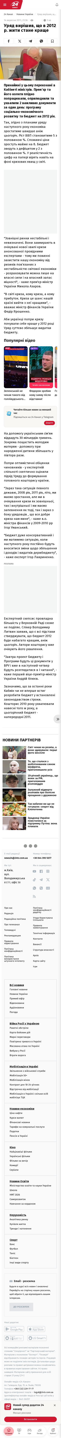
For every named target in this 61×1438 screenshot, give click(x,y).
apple (37, 1329)
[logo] (15, 4)
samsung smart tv (37, 1338)
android (14, 1329)
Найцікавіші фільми (21, 1151)
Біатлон (14, 1258)
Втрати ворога (18, 1055)
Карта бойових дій (20, 1032)
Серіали (14, 1170)
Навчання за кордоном (22, 1204)
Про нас (8, 908)
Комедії (14, 1165)
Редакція (8, 913)
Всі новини (17, 985)
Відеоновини (17, 1003)
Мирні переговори (20, 1037)
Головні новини (18, 989)
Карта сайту (39, 961)
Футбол (14, 1248)
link (34, 871)
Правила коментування (40, 927)
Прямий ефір (17, 998)
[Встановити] (30, 1413)
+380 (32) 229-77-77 (24, 1388)
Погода (14, 1012)
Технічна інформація (44, 933)
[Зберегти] (52, 41)
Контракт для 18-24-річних (24, 1084)
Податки (14, 1131)
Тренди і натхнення (20, 1228)
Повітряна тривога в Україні (25, 1041)
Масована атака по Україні (24, 1046)
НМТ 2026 (15, 1194)
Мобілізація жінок (20, 1080)
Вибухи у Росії (17, 1050)
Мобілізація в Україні (24, 1066)
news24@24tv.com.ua (16, 858)
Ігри (35, 967)
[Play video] (30, 62)
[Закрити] (54, 1405)
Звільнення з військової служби (27, 1071)
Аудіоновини (17, 1007)
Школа (13, 1190)
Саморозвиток (18, 1199)
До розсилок (21, 1307)
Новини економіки (22, 1108)
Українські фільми (20, 1156)
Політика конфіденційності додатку (42, 910)
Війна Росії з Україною (24, 1023)
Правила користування (11, 942)
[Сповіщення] (57, 5)
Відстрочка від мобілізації (24, 1089)
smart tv (14, 1338)
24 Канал (9, 14)
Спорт (13, 1239)
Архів (35, 955)
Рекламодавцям (12, 936)
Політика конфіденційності (13, 950)
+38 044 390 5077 (42, 858)
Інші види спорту (19, 1262)
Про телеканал (12, 925)
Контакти (38, 939)
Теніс (12, 1253)
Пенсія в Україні (19, 1136)
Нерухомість (18, 1215)
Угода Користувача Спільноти (43, 919)
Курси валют (17, 1117)
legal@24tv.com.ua (43, 1392)
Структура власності (43, 950)
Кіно (13, 1147)
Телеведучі (10, 930)
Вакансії (37, 944)
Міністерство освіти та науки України (30, 1185)
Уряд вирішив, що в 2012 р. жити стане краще (46, 14)
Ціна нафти (16, 1113)
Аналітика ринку (19, 1219)
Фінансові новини (20, 1122)
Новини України (25, 14)
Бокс (12, 1244)
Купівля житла (18, 1224)
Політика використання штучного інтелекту (14, 959)
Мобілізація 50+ (18, 1075)
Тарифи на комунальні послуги (27, 1126)
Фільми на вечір (19, 1160)
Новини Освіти (19, 1181)
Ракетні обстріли (19, 1028)
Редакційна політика (15, 919)
